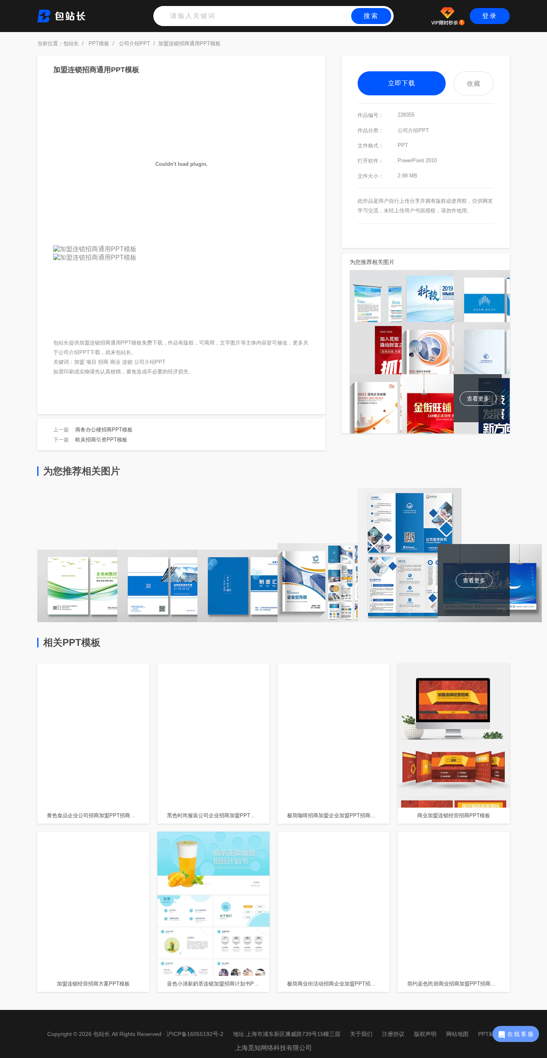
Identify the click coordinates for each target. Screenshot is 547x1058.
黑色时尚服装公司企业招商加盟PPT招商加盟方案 (218, 815)
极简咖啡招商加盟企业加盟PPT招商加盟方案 (338, 815)
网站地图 (457, 1034)
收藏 (474, 83)
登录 (489, 15)
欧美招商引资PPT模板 (101, 440)
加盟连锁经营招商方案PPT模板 (93, 984)
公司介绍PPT (134, 43)
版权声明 (425, 1034)
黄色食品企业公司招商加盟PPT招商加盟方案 (98, 815)
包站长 (71, 43)
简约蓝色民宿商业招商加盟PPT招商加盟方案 (458, 984)
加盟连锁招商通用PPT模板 (189, 43)
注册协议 (393, 1034)
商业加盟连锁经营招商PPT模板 (453, 815)
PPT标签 (489, 1034)
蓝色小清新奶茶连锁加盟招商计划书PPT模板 (218, 984)
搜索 (371, 15)
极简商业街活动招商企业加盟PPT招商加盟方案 (338, 984)
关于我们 (361, 1034)
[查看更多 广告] (490, 620)
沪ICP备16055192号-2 (195, 1034)
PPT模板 (98, 43)
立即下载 (401, 83)
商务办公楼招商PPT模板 (104, 430)
